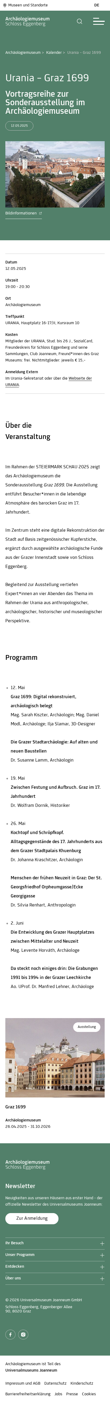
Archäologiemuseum (23, 53)
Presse (72, 1394)
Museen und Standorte (28, 5)
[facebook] (10, 1334)
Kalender (54, 53)
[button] (79, 21)
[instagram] (23, 1334)
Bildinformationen (21, 213)
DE (96, 5)
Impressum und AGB (22, 1383)
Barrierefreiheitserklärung (27, 1394)
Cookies (89, 1394)
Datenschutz (55, 1383)
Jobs (58, 1394)
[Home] (27, 21)
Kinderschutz (81, 1383)
